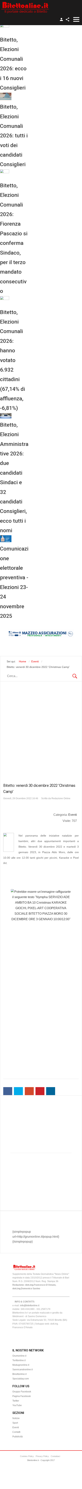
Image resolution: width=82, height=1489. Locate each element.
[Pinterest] (39, 1091)
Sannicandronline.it (22, 1369)
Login (61, 19)
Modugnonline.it (20, 1365)
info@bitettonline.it (29, 1305)
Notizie (16, 1418)
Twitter (15, 1400)
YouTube (17, 1405)
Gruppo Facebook (21, 1391)
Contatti (16, 1432)
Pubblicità (17, 1436)
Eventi (72, 814)
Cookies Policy (27, 1456)
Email (74, 830)
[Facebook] (7, 1091)
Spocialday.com (20, 1378)
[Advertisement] (41, 731)
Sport (15, 1423)
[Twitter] (18, 1091)
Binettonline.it (19, 1374)
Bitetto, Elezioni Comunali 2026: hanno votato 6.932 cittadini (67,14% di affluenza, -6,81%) (12, 360)
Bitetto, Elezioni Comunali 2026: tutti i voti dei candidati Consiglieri (14, 135)
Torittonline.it (19, 1360)
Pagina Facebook (21, 1396)
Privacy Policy (42, 1456)
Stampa (74, 826)
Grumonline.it (19, 1355)
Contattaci (55, 1456)
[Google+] (29, 1091)
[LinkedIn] (50, 1091)
